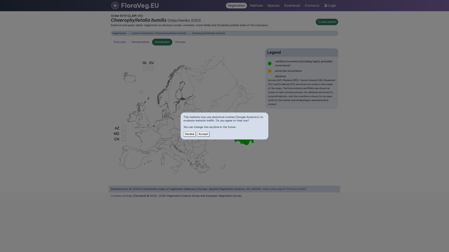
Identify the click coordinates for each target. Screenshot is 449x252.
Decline (189, 134)
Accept (203, 134)
